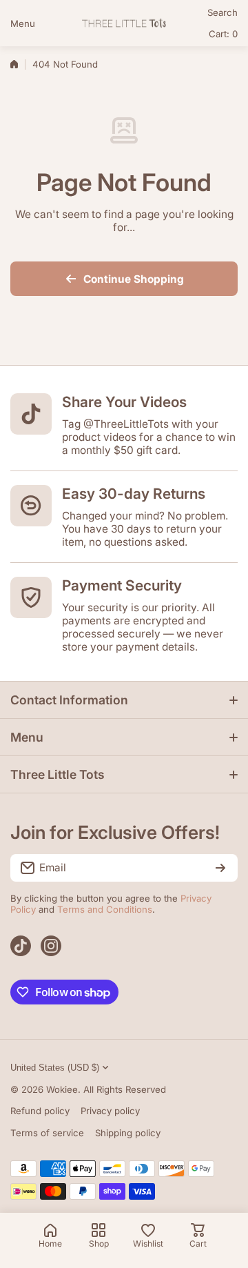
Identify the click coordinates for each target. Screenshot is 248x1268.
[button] (223, 33)
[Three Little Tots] (124, 23)
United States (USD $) (54, 1067)
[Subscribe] (220, 868)
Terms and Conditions (104, 909)
